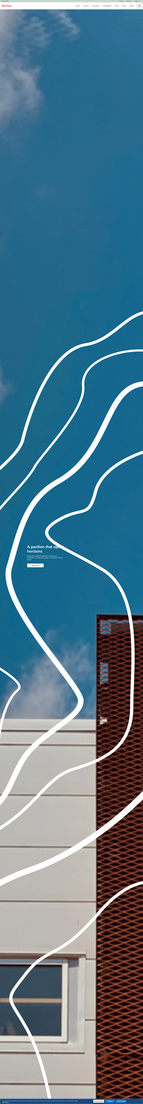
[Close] (140, 1101)
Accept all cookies (121, 1101)
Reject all (110, 1101)
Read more (35, 565)
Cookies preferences (98, 1101)
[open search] (139, 5)
